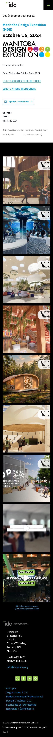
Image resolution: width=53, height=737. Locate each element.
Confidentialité (9, 727)
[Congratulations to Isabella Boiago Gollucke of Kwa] (26, 329)
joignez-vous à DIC (17, 692)
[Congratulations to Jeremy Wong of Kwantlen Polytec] (26, 428)
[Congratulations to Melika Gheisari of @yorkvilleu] (26, 379)
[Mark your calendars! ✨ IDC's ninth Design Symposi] (26, 578)
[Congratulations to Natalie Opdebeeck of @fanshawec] (26, 478)
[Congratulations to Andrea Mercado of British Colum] (26, 230)
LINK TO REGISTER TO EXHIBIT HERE (22, 81)
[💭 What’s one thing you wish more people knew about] (26, 528)
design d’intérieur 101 (19, 700)
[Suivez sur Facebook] (23, 678)
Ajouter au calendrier (19, 101)
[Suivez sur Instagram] (35, 678)
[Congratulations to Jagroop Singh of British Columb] (26, 180)
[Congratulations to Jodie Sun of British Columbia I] (26, 279)
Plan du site (23, 727)
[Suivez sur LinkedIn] (29, 678)
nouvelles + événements (20, 708)
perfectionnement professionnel (24, 696)
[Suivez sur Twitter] (17, 678)
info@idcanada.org (17, 667)
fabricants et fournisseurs (21, 704)
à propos (11, 688)
